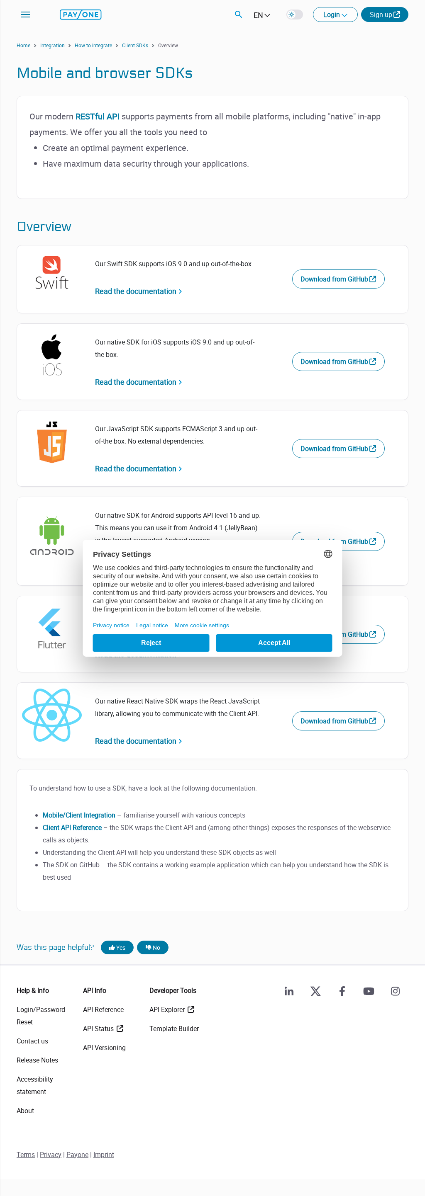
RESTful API (98, 116)
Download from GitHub (334, 279)
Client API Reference (72, 827)
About (25, 1110)
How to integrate (93, 45)
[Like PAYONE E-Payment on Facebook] (342, 991)
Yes (120, 947)
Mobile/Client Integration (79, 815)
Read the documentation (135, 291)
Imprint (103, 1154)
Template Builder (174, 1028)
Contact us (32, 1041)
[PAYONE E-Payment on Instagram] (395, 991)
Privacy (50, 1154)
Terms (26, 1154)
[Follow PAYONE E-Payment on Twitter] (315, 991)
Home (23, 45)
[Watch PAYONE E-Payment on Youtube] (368, 991)
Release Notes (37, 1060)
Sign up (381, 14)
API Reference (103, 1009)
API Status (99, 1028)
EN (258, 15)
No (155, 947)
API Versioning (104, 1047)
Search (239, 14)
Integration (52, 45)
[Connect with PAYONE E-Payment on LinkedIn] (289, 991)
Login (332, 14)
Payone (77, 1154)
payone (81, 14)
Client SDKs (135, 45)
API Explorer (167, 1009)
